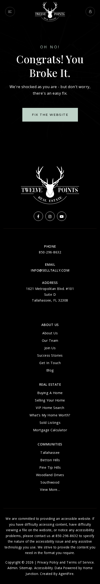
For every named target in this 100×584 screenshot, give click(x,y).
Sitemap (25, 568)
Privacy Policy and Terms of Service (65, 562)
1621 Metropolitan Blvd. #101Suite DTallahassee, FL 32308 (50, 294)
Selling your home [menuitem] (50, 400)
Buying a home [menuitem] (50, 393)
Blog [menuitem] (50, 370)
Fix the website (50, 114)
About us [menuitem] (50, 333)
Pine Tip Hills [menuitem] (50, 467)
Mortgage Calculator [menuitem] (50, 430)
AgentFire (66, 573)
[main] (50, 75)
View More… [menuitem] (50, 489)
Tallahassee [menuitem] (50, 452)
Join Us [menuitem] (50, 348)
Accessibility (43, 568)
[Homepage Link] (50, 11)
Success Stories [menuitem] (50, 355)
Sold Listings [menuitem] (50, 422)
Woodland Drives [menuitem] (50, 475)
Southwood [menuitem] (50, 482)
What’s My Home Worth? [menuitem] (50, 415)
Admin (12, 568)
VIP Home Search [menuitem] (50, 407)
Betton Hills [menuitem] (50, 460)
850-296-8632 (50, 252)
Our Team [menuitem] (50, 340)
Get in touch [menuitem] (50, 363)
